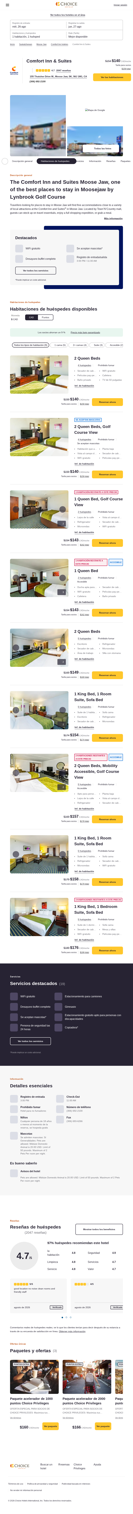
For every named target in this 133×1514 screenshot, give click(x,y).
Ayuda (100, 1464)
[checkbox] (32, 349)
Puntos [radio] (46, 321)
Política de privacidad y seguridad (44, 1484)
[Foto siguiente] (62, 513)
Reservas (66, 1464)
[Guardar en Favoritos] (28, 70)
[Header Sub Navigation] (7, 5)
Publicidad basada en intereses (80, 1484)
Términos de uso (16, 1484)
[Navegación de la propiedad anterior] (5, 161)
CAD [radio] (32, 321)
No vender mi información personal (27, 1490)
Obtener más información (90, 1338)
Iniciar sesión (119, 5)
